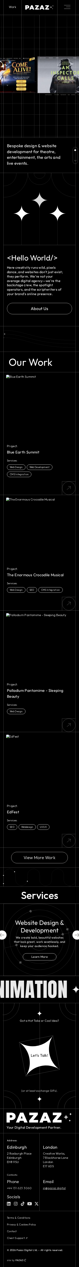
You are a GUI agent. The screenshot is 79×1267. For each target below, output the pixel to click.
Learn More (39, 957)
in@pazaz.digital (54, 1188)
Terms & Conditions (18, 1217)
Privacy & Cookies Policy (21, 1224)
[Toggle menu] (67, 7)
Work (12, 7)
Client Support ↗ (17, 1238)
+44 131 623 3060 (19, 1188)
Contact (12, 1231)
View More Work (39, 857)
